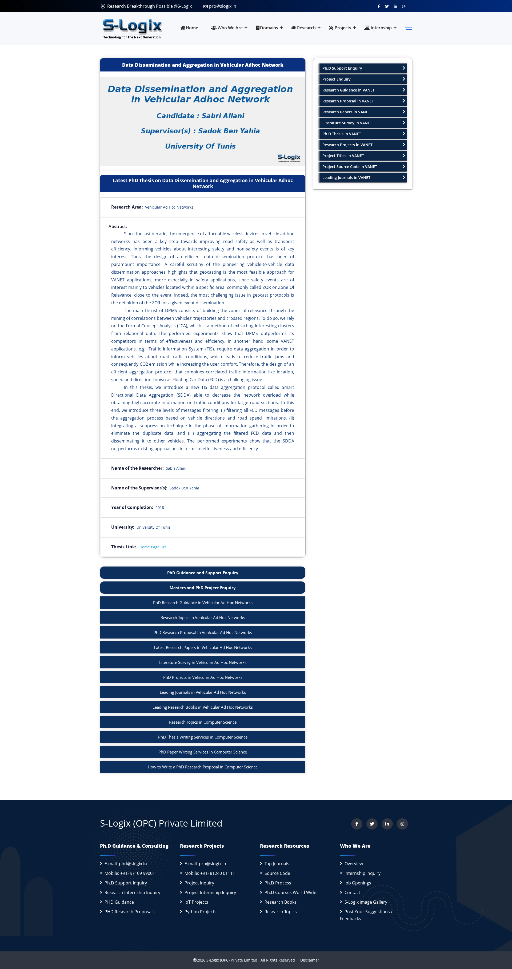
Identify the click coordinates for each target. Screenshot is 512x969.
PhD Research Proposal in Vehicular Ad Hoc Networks (203, 632)
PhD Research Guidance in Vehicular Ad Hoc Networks (203, 602)
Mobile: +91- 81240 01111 (210, 873)
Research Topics (281, 912)
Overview (354, 864)
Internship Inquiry (363, 873)
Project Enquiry (336, 79)
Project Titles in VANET (343, 155)
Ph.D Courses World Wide (290, 892)
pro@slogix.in (222, 6)
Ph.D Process (278, 883)
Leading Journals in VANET (346, 177)
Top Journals (277, 864)
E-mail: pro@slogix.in (205, 864)
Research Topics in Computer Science (203, 722)
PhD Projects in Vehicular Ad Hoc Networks (202, 677)
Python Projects (201, 912)
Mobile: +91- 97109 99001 (130, 873)
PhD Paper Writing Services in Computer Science (202, 752)
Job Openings (358, 883)
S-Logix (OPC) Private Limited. (232, 960)
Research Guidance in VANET (348, 90)
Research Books (281, 902)
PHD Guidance (119, 902)
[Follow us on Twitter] (387, 6)
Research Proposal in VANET (348, 100)
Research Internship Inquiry (132, 892)
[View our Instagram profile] (403, 6)
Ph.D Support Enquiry (342, 68)
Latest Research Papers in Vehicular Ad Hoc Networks (203, 647)
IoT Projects (196, 902)
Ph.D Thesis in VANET (341, 133)
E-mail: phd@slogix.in (126, 864)
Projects (342, 28)
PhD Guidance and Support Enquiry (202, 572)
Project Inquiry (199, 883)
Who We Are (230, 28)
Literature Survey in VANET (347, 122)
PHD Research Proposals (130, 912)
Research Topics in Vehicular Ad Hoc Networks (203, 617)
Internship (381, 28)
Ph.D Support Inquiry (126, 883)
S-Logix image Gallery (366, 902)
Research (306, 28)
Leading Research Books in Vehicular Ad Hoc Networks (203, 707)
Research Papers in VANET (346, 111)
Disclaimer (307, 960)
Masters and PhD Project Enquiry (203, 587)
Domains (269, 28)
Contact (352, 892)
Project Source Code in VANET (349, 166)
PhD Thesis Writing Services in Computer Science (202, 737)
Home (192, 28)
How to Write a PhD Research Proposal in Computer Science (203, 766)
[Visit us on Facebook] (379, 6)
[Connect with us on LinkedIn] (395, 6)
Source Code (277, 873)
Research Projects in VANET (347, 144)
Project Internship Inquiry (210, 892)
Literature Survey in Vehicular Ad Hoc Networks (202, 662)
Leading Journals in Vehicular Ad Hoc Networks (203, 692)
